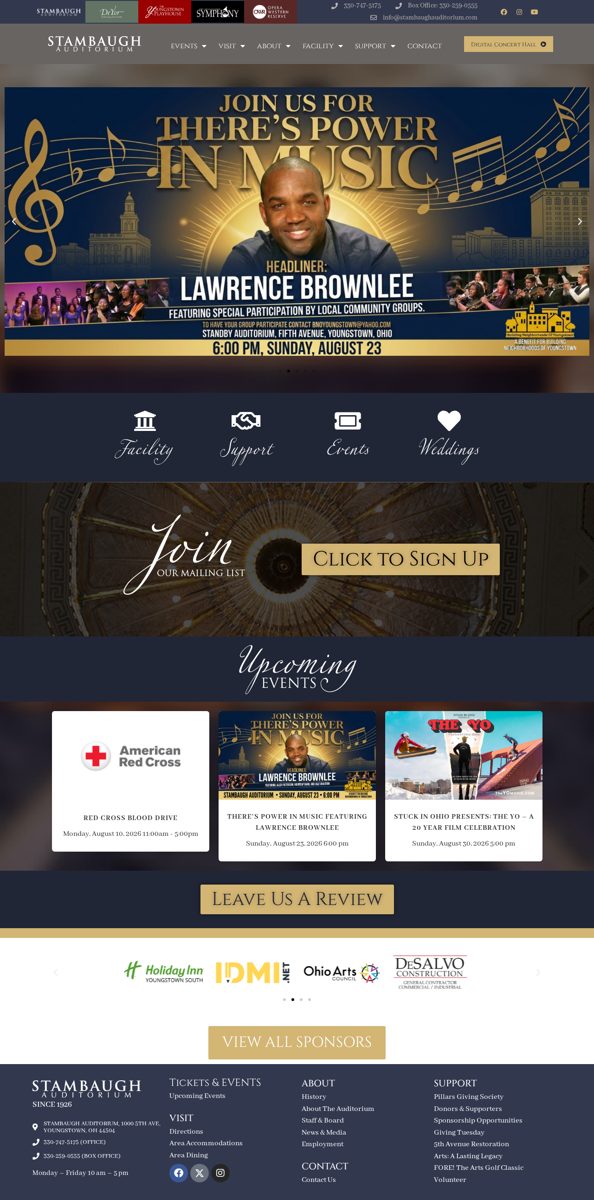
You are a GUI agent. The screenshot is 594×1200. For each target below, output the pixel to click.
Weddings (449, 451)
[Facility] (144, 420)
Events (184, 46)
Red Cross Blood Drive (130, 751)
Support (370, 46)
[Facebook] (503, 12)
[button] (14, 221)
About (269, 46)
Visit (227, 46)
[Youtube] (534, 12)
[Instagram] (519, 12)
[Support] (246, 420)
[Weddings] (449, 420)
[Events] (347, 420)
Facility (318, 46)
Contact (424, 46)
